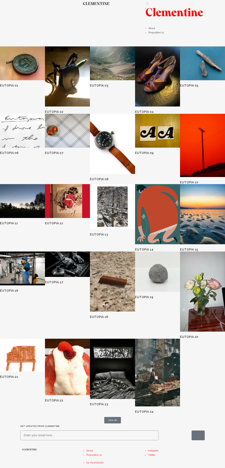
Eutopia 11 (9, 223)
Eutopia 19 (144, 297)
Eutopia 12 (54, 223)
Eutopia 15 (189, 249)
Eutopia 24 (144, 411)
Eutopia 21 (9, 376)
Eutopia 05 (189, 85)
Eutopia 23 (99, 404)
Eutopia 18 (99, 317)
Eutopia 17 (54, 282)
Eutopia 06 (9, 153)
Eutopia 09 (144, 153)
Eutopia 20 (189, 337)
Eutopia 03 (99, 85)
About (152, 28)
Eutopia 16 (9, 290)
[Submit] (198, 435)
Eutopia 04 (144, 111)
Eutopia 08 (99, 179)
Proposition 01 (156, 32)
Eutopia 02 (54, 111)
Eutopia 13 (99, 234)
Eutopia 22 (54, 400)
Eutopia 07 (54, 153)
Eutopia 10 (189, 182)
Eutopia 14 (144, 249)
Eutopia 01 (9, 85)
